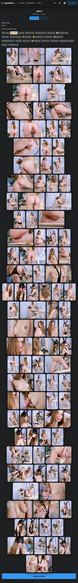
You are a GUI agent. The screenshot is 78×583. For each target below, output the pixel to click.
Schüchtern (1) (13, 45)
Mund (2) (55, 41)
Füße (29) (28, 37)
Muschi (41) (51, 33)
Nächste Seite (39, 576)
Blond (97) (13, 33)
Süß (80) (21, 33)
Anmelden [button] (72, 3)
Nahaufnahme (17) (8, 41)
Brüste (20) (48, 37)
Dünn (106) (5, 33)
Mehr (39, 3)
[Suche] (54, 3)
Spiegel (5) (36, 41)
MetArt (4, 25)
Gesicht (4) (45, 41)
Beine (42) (31, 33)
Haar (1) (4, 45)
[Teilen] (59, 3)
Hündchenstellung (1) (67, 41)
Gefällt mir (34, 18)
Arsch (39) (5, 37)
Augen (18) (59, 37)
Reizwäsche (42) (41, 33)
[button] (64, 3)
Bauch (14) (26, 41)
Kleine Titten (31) (15, 37)
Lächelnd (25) (39, 37)
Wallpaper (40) (63, 33)
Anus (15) (19, 41)
